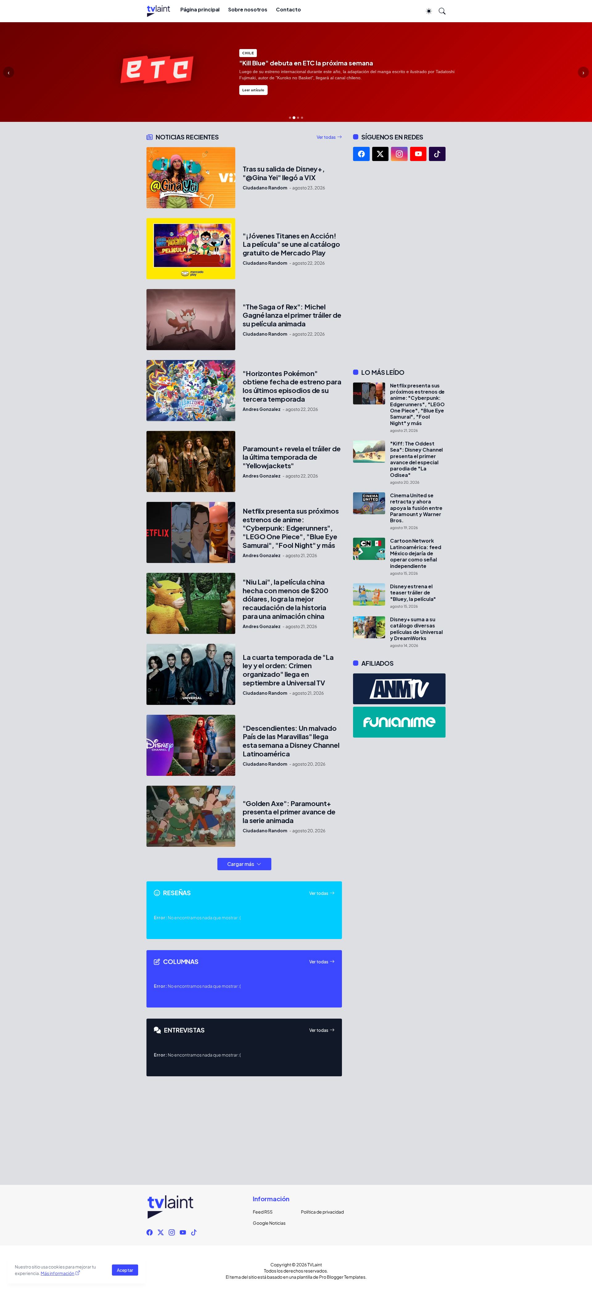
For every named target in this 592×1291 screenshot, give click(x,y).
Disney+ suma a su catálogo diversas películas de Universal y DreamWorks (416, 628)
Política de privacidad (320, 1211)
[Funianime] (399, 722)
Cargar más (240, 864)
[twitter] (380, 154)
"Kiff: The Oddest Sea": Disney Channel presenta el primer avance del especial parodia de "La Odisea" (416, 459)
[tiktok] (437, 154)
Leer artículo (253, 90)
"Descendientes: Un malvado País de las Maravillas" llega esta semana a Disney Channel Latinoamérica (291, 741)
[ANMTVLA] (399, 688)
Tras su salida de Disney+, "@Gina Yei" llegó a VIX (284, 173)
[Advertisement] (399, 264)
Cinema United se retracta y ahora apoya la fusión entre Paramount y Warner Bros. (416, 507)
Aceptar (125, 1270)
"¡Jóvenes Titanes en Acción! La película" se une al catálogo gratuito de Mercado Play (291, 244)
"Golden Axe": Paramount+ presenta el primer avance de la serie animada (289, 812)
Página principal (200, 9)
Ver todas (326, 137)
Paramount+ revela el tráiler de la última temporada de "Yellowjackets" (292, 457)
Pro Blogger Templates (342, 1277)
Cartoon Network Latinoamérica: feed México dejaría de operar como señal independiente (415, 553)
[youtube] (418, 154)
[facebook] (361, 154)
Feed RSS (263, 1211)
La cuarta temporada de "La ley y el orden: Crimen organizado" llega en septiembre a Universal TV (288, 670)
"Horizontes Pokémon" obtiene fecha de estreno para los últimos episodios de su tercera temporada (292, 386)
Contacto (288, 9)
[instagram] (399, 154)
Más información (57, 1273)
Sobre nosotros (247, 9)
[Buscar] (439, 11)
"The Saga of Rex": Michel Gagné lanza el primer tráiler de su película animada (292, 315)
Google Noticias (269, 1223)
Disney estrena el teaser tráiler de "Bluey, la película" (413, 592)
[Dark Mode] (426, 11)
